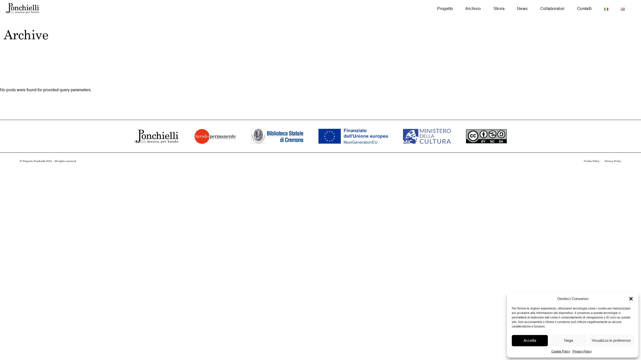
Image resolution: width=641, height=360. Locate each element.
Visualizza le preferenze (611, 340)
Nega (568, 340)
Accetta (530, 340)
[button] (630, 298)
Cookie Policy (560, 351)
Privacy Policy (582, 351)
